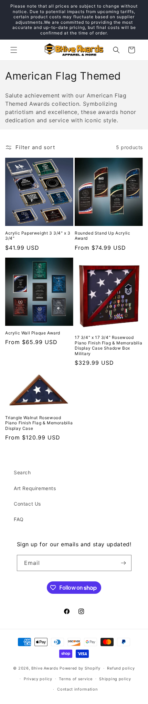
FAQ (19, 519)
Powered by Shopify (80, 668)
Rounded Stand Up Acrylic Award (102, 235)
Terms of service (75, 678)
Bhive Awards (44, 668)
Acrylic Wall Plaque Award (32, 332)
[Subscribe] (123, 563)
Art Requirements (35, 488)
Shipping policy (115, 678)
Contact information (77, 689)
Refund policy (121, 668)
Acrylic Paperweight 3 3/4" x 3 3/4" (38, 235)
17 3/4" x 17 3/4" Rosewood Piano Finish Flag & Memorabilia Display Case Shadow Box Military (108, 345)
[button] (13, 50)
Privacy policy (38, 678)
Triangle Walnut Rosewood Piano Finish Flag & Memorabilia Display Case (39, 423)
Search (22, 472)
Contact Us (27, 504)
